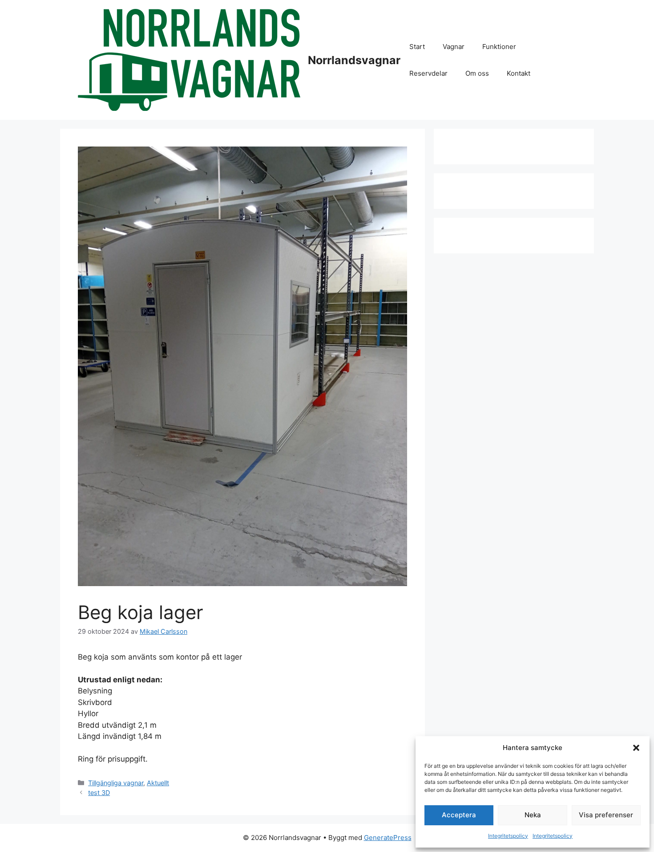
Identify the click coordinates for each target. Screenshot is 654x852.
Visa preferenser (606, 815)
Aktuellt (158, 783)
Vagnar (453, 46)
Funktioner (499, 46)
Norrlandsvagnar (354, 60)
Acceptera (459, 815)
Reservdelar (428, 73)
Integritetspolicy (508, 835)
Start (417, 46)
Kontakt (518, 73)
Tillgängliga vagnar (115, 783)
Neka (533, 815)
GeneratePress (388, 837)
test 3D (99, 792)
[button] (636, 747)
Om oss (477, 73)
